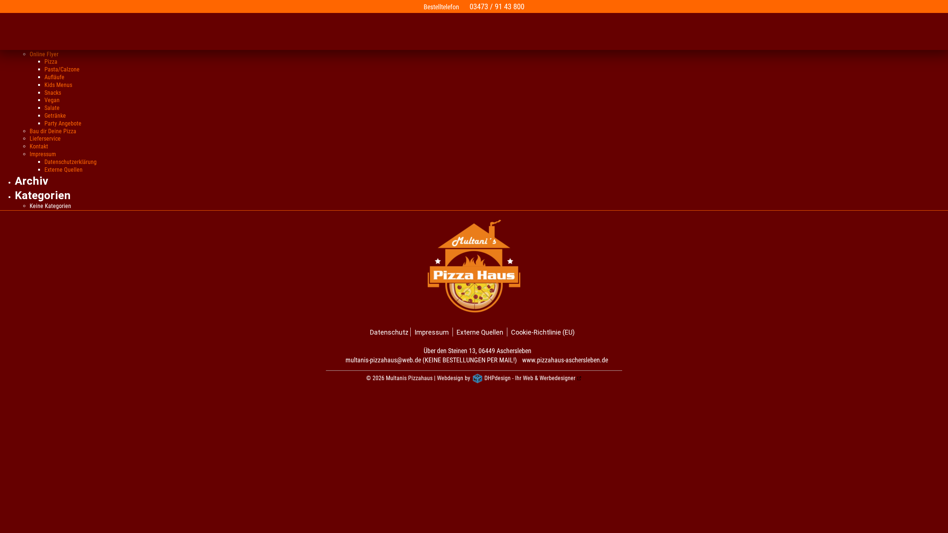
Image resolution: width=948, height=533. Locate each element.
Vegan (52, 100)
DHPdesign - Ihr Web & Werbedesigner (529, 378)
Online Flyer (44, 54)
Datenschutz (389, 332)
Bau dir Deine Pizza (53, 131)
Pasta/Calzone (62, 69)
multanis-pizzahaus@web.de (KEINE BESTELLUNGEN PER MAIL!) (431, 360)
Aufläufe (54, 77)
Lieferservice (45, 138)
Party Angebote (62, 123)
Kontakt (39, 146)
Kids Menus (58, 84)
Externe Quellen (63, 169)
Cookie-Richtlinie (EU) (543, 332)
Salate (52, 107)
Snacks (52, 92)
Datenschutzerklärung (70, 161)
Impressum (43, 154)
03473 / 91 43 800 (497, 6)
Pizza (50, 61)
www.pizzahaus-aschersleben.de (565, 360)
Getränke (55, 115)
